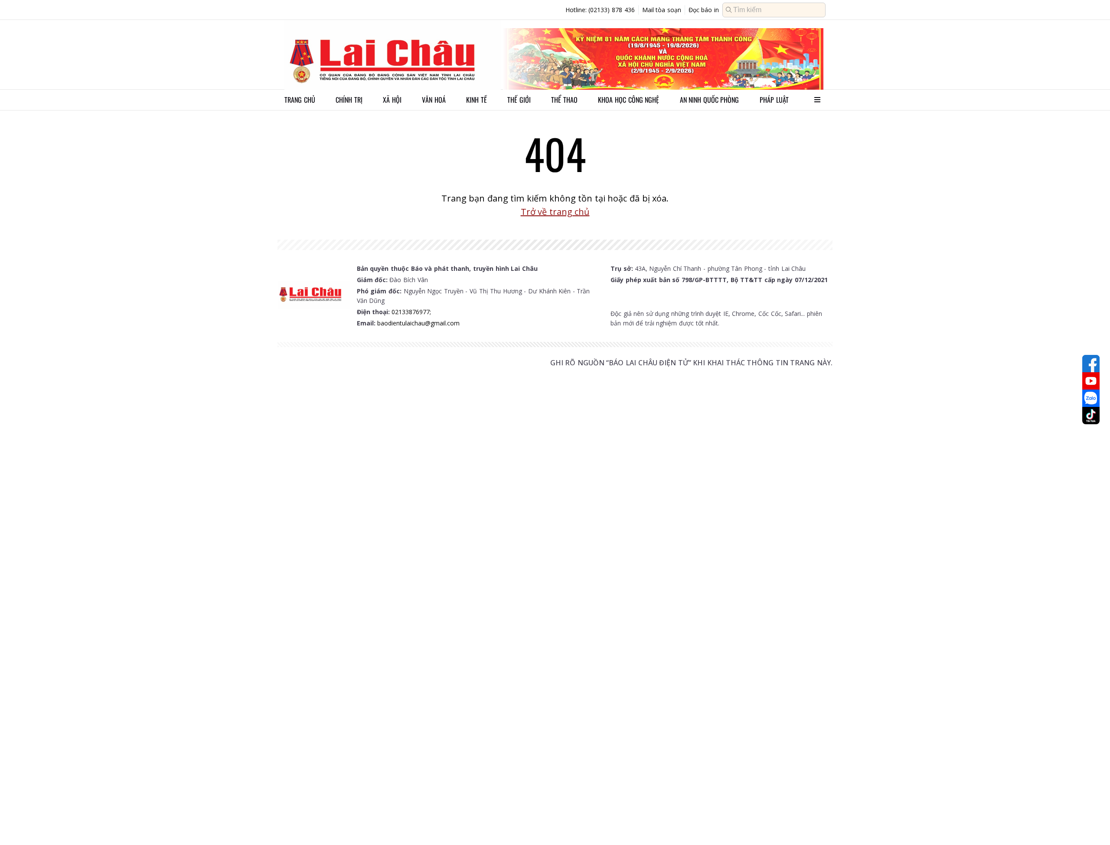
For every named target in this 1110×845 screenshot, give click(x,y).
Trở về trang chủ (555, 212)
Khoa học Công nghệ (628, 99)
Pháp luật (774, 99)
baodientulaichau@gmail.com (418, 323)
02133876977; (411, 312)
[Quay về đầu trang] (1091, 822)
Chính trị (349, 99)
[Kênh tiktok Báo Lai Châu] (1091, 415)
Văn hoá (434, 99)
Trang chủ (299, 99)
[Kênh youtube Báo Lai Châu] (1091, 381)
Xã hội (392, 99)
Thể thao (564, 99)
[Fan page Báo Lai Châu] (1091, 363)
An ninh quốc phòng (709, 99)
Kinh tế (476, 99)
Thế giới (519, 99)
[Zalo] (1091, 398)
